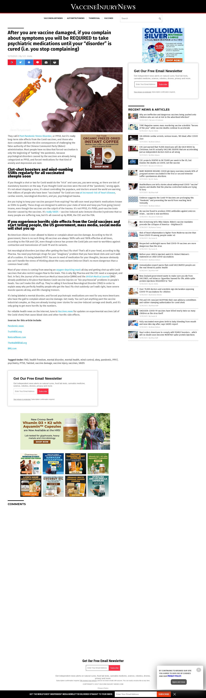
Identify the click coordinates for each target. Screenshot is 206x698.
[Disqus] (65, 543)
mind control (87, 359)
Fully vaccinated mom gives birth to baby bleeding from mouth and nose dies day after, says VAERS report (167, 322)
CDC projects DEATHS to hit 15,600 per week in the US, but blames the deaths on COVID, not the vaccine (165, 161)
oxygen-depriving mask (68, 269)
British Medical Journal (98, 276)
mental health (72, 359)
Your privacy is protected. (22, 399)
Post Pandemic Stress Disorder (35, 136)
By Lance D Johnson (156, 120)
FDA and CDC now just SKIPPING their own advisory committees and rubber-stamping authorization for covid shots (167, 301)
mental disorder (55, 359)
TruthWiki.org (15, 331)
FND (26, 359)
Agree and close (178, 682)
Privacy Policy (103, 688)
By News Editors (154, 142)
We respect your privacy (88, 680)
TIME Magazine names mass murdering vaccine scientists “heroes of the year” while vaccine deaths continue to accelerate (168, 126)
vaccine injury (60, 363)
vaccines (108, 18)
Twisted (30, 363)
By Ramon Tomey (155, 227)
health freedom (38, 359)
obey (97, 359)
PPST (115, 359)
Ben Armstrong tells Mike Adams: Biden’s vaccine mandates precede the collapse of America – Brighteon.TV (166, 223)
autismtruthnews (75, 18)
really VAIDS (52, 211)
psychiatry (13, 363)
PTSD (22, 363)
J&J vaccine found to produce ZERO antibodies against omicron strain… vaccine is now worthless (167, 212)
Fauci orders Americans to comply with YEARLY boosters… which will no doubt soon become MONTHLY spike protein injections (168, 333)
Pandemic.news (16, 326)
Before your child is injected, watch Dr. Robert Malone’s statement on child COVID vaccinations (164, 255)
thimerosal (94, 18)
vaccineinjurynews (53, 18)
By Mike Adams (154, 155)
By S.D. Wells (153, 131)
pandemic (106, 359)
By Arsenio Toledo (155, 295)
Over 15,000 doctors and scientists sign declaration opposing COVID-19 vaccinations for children (166, 290)
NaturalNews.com (17, 337)
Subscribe (163, 694)
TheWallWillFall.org (17, 343)
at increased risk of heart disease (97, 192)
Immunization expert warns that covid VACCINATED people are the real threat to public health (167, 266)
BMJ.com (12, 348)
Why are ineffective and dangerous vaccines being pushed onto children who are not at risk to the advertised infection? (167, 115)
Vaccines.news (65, 311)
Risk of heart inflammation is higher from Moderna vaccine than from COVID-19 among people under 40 (167, 234)
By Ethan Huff (153, 192)
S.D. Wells (27, 56)
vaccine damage (43, 363)
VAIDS (82, 363)
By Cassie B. (153, 238)
